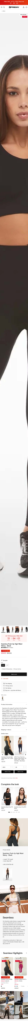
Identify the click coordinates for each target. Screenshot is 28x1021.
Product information (6, 704)
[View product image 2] (8, 629)
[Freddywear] (14, 7)
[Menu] (1, 7)
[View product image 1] (3, 629)
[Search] (4, 7)
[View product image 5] (22, 629)
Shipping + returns (6, 729)
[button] (4, 647)
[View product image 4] (17, 629)
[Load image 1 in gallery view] (14, 319)
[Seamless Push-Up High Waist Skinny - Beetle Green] (2, 698)
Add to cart (14, 674)
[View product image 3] (12, 629)
